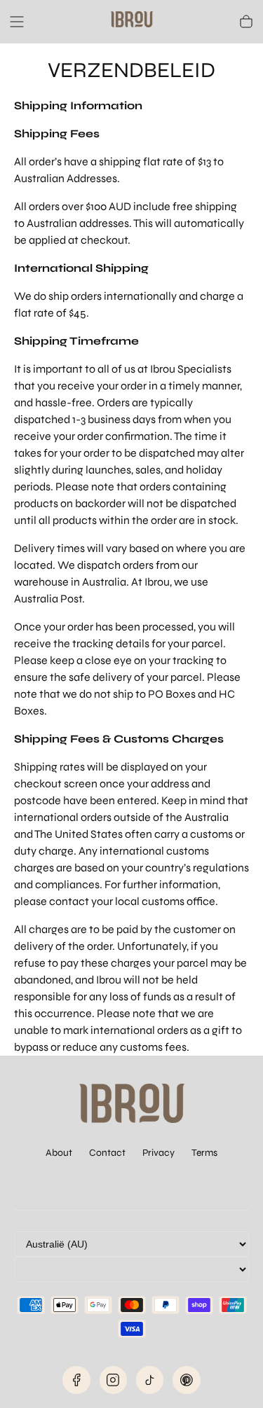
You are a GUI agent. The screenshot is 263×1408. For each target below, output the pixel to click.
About (59, 1153)
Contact (107, 1153)
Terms (204, 1153)
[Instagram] (114, 1380)
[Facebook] (76, 1380)
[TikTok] (150, 1380)
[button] (16, 21)
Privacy (158, 1153)
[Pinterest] (187, 1380)
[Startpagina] (132, 21)
